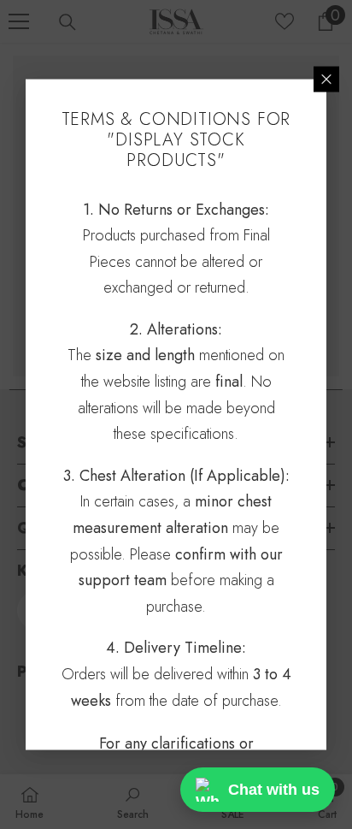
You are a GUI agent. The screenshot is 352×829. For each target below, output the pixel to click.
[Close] (326, 79)
